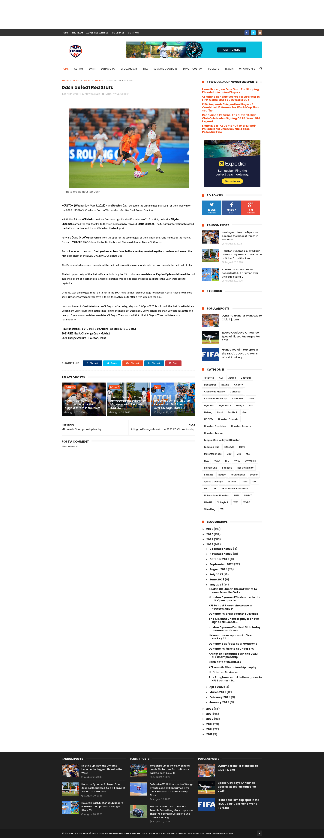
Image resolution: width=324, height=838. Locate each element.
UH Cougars (247, 68)
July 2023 (216, 574)
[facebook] (246, 32)
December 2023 (221, 549)
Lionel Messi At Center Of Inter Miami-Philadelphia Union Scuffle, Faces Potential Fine (229, 129)
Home (65, 68)
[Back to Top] (259, 833)
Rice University (245, 467)
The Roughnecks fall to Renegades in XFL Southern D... (235, 678)
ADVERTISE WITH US (97, 32)
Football (232, 412)
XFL (222, 509)
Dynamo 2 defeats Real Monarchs (233, 644)
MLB (239, 453)
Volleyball (222, 502)
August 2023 (218, 569)
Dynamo (70, 387)
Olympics (250, 460)
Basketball (210, 384)
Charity (238, 384)
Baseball (246, 377)
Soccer (99, 80)
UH (214, 488)
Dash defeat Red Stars (225, 662)
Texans (229, 68)
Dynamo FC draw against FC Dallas (233, 614)
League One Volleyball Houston (222, 440)
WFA (235, 502)
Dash (92, 68)
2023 (210, 544)
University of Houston (216, 495)
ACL (221, 377)
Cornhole (237, 398)
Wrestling (209, 509)
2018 (209, 729)
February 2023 (220, 697)
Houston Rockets (241, 426)
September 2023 (221, 564)
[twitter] (253, 32)
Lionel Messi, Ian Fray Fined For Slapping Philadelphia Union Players (230, 90)
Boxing (225, 384)
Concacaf (235, 391)
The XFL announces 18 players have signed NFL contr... (234, 620)
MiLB (229, 453)
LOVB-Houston (192, 68)
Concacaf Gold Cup (215, 398)
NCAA (217, 460)
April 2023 (216, 687)
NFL (227, 460)
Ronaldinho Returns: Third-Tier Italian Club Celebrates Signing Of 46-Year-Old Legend (231, 118)
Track (244, 481)
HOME (65, 32)
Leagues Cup (211, 447)
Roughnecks (238, 474)
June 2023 (217, 579)
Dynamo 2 (225, 405)
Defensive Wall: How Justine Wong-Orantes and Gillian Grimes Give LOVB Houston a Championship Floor (171, 789)
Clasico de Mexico (214, 391)
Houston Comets (228, 419)
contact (134, 32)
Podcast (227, 467)
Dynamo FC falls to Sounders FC (231, 649)
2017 (209, 734)
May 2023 (216, 584)
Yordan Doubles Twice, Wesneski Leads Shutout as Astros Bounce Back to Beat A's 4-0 (170, 769)
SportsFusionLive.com (219, 833)
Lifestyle (229, 447)
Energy (240, 405)
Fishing (208, 412)
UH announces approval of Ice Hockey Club (230, 637)
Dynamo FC (108, 68)
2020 (210, 719)
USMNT (248, 495)
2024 (210, 539)
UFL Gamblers (129, 68)
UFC (255, 481)
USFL (236, 495)
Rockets (213, 68)
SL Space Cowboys (166, 68)
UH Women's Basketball (234, 488)
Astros (78, 68)
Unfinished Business (223, 672)
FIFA (145, 68)
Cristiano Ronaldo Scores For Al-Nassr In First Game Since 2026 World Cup (231, 98)
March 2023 (218, 692)
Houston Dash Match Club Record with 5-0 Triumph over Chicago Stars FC (172, 404)
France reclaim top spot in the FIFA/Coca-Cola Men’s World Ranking (240, 353)
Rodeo (222, 474)
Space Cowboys (213, 481)
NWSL (87, 80)
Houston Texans (213, 433)
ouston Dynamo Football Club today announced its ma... (234, 628)
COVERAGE (118, 32)
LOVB (242, 447)
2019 (209, 724)
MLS (248, 453)
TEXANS (232, 481)
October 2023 (219, 559)
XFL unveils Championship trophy (232, 667)
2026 (210, 529)
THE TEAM (77, 32)
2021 (209, 714)
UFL (206, 488)
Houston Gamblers (215, 426)
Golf (244, 412)
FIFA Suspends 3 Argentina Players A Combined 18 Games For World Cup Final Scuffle (230, 108)
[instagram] (260, 32)
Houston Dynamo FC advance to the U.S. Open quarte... (234, 598)
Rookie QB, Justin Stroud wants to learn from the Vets (233, 590)
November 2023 (221, 554)
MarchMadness (213, 453)
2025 (210, 534)
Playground (210, 467)
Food (220, 412)
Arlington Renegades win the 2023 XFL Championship (233, 655)
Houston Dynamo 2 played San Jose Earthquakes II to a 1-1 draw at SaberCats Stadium (128, 402)
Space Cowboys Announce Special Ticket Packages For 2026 (241, 336)
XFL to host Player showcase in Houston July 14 (230, 607)
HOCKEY (208, 419)
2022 (210, 709)
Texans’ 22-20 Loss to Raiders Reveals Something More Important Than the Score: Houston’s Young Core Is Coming (172, 812)
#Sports (209, 377)
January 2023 (219, 702)
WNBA (246, 502)
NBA (206, 460)
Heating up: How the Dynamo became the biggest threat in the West (82, 404)
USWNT (208, 502)
